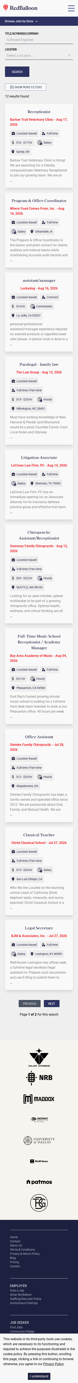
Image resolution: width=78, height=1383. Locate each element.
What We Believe (20, 1294)
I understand (39, 1376)
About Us (16, 1245)
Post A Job (17, 1290)
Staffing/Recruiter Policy (25, 1298)
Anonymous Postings (24, 1303)
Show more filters (28, 87)
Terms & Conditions (22, 1249)
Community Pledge (22, 1331)
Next (51, 1003)
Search (17, 72)
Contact (15, 1241)
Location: (11, 49)
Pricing (14, 1262)
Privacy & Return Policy (25, 1253)
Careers (15, 1266)
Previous (29, 1003)
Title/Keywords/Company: (22, 33)
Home (14, 1237)
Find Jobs (16, 1327)
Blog (13, 1258)
